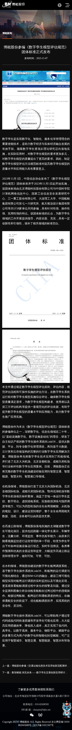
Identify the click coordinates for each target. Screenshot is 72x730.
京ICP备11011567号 (43, 725)
